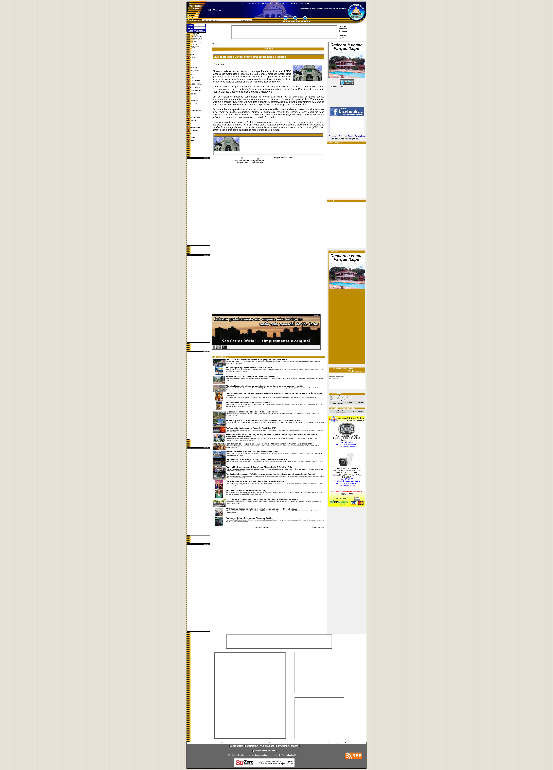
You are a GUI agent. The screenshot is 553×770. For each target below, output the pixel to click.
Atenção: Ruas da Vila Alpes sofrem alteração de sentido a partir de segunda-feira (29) (264, 386)
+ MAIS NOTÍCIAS (318, 527)
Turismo (192, 61)
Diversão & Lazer (195, 127)
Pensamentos (194, 130)
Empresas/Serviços (195, 104)
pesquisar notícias (262, 527)
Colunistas (193, 120)
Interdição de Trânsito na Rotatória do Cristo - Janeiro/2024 (252, 412)
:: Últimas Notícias (220, 357)
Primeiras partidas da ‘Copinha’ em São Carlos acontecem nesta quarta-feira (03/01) (263, 420)
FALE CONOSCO (267, 746)
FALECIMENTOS (195, 90)
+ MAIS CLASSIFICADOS (355, 402)
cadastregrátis (342, 36)
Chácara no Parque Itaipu (339, 400)
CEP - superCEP (195, 117)
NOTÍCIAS (193, 67)
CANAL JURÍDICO (196, 80)
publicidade (206, 158)
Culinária (193, 124)
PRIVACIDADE (282, 746)
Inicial (192, 54)
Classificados (194, 100)
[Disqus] (268, 201)
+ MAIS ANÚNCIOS (358, 411)
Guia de (342, 27)
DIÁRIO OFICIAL (196, 84)
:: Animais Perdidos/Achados (342, 408)
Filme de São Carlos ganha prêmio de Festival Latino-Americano (255, 481)
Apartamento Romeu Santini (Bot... (342, 396)
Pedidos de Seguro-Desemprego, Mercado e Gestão (249, 518)
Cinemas (334, 368)
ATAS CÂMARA (195, 87)
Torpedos (192, 140)
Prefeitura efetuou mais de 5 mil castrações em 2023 (249, 403)
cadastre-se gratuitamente (196, 31)
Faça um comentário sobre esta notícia (242, 161)
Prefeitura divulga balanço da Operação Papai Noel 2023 (251, 428)
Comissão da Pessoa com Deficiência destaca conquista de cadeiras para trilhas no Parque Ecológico (271, 474)
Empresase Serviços (342, 30)
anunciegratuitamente (338, 402)
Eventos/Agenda (335, 142)
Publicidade (334, 251)
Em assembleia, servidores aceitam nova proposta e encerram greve (256, 360)
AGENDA (193, 94)
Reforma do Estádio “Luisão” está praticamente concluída (252, 452)
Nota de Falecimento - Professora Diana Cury (246, 490)
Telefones (192, 137)
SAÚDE (192, 74)
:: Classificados (335, 394)
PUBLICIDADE (251, 746)
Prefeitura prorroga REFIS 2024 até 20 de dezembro (249, 367)
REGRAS (295, 746)
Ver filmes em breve (356, 371)
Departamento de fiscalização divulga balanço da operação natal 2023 (257, 459)
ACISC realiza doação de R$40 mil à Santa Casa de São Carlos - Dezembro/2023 (261, 509)
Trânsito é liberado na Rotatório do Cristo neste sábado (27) (252, 377)
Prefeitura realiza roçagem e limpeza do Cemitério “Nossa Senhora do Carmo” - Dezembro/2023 (269, 444)
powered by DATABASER (264, 751)
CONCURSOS (194, 71)
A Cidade (192, 57)
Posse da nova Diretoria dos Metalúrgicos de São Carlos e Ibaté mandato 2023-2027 (263, 500)
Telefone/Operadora (196, 110)
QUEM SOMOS (237, 746)
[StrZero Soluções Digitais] (244, 764)
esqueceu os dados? (196, 30)
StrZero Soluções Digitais (290, 755)
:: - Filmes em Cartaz (341, 368)
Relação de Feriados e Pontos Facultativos (347, 136)
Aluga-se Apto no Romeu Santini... (341, 398)
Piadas (192, 134)
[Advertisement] (198, 202)
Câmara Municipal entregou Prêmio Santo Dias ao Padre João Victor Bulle (259, 467)
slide (224, 347)
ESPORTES (193, 77)
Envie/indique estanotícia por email (258, 161)
